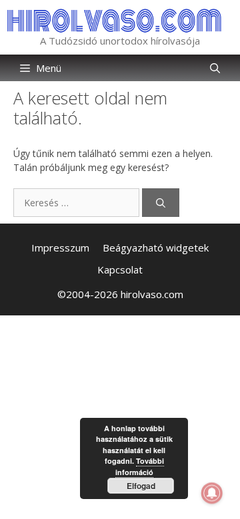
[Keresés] (160, 202)
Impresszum (60, 247)
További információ (139, 466)
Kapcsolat (120, 269)
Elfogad (141, 486)
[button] (215, 68)
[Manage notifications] (212, 493)
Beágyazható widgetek (156, 247)
